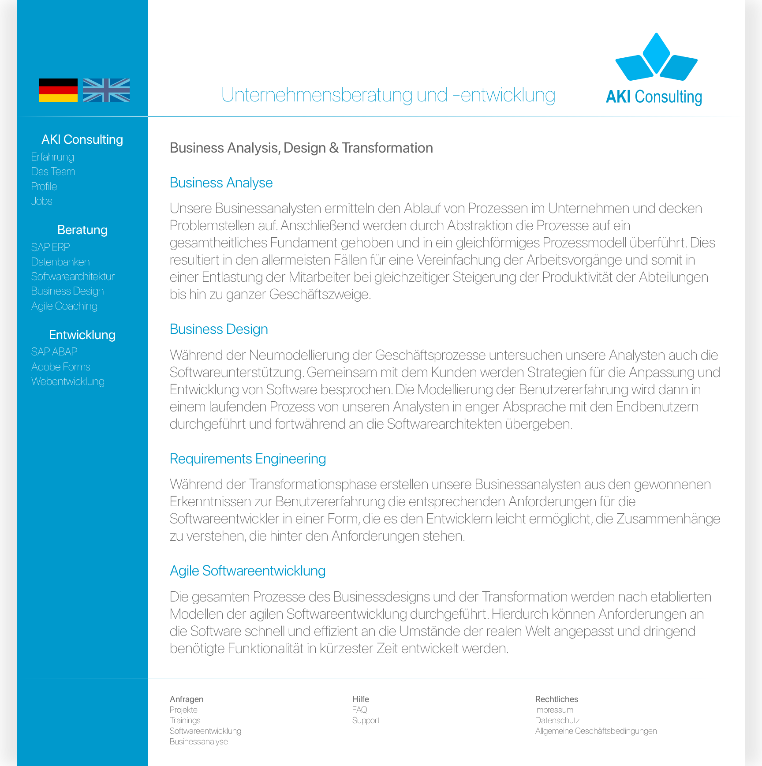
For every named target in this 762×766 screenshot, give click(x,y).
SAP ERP (50, 247)
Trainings (185, 720)
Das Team (53, 171)
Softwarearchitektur (73, 276)
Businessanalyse (199, 741)
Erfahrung (52, 156)
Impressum (554, 709)
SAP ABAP (54, 351)
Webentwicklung (68, 381)
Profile (44, 186)
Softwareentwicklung (205, 730)
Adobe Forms (60, 366)
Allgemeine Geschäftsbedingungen (596, 730)
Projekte (184, 709)
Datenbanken (60, 261)
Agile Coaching (64, 305)
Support (366, 720)
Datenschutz (557, 720)
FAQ (359, 709)
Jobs (41, 200)
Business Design (67, 290)
